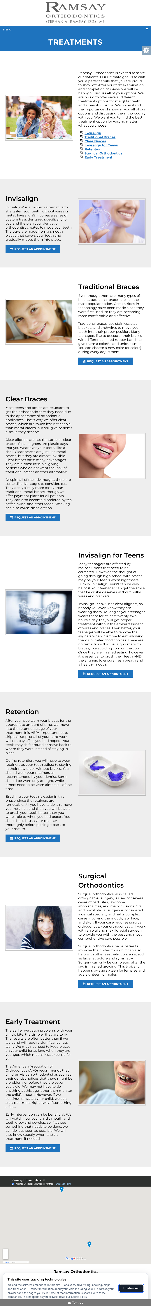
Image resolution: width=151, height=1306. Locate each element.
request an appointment (34, 249)
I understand (131, 1288)
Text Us (77, 1302)
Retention (93, 149)
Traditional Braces (100, 137)
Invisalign (93, 133)
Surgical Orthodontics (103, 153)
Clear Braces (95, 141)
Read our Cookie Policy (73, 1296)
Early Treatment (98, 157)
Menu (7, 29)
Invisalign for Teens (101, 145)
